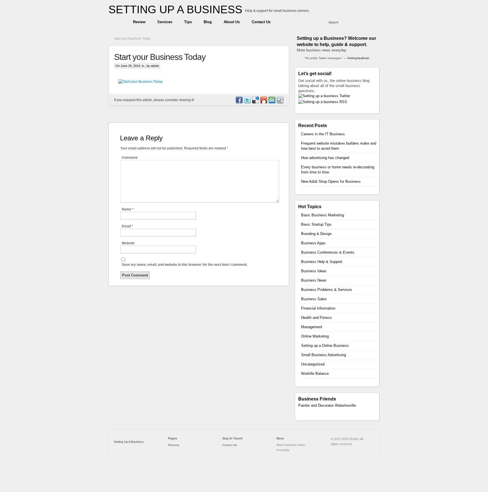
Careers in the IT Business (323, 134)
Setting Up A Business (129, 441)
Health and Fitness (316, 317)
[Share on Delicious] (255, 102)
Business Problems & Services (326, 290)
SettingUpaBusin (358, 58)
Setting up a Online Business (325, 345)
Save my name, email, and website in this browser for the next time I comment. (184, 265)
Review (139, 22)
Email (127, 226)
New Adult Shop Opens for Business (331, 181)
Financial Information (318, 308)
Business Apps (313, 243)
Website (128, 243)
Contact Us (261, 22)
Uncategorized (312, 364)
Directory (173, 445)
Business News (313, 280)
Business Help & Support (321, 262)
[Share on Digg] (280, 102)
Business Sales (314, 299)
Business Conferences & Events (327, 252)
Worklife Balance (315, 373)
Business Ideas (313, 271)
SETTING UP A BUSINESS (175, 9)
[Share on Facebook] (239, 102)
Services (164, 22)
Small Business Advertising (323, 355)
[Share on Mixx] (263, 102)
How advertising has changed (325, 158)
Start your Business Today (132, 38)
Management (311, 327)
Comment (130, 158)
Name (128, 209)
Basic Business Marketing (322, 215)
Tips (188, 22)
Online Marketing (315, 336)
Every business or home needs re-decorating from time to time (337, 169)
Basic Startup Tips (316, 224)
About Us (232, 22)
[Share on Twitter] (247, 102)
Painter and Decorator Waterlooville (327, 405)
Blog (208, 22)
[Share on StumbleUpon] (271, 102)
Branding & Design (316, 234)
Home (117, 22)
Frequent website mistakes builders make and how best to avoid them (338, 146)
